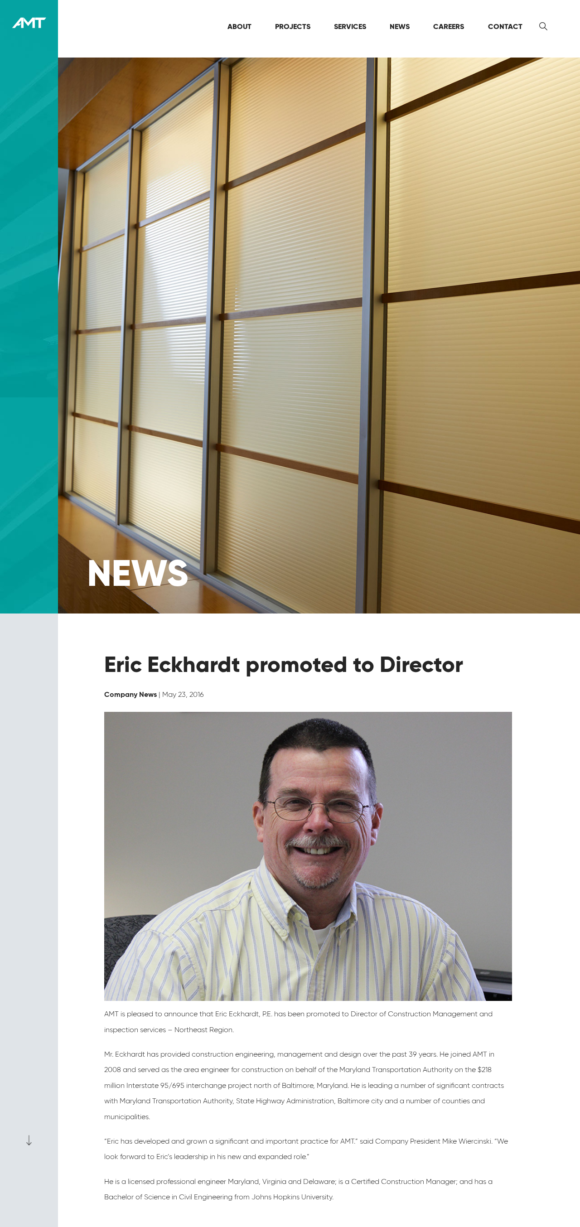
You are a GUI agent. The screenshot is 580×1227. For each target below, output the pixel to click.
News (400, 26)
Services (350, 26)
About (239, 26)
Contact (505, 26)
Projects (292, 26)
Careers (448, 26)
